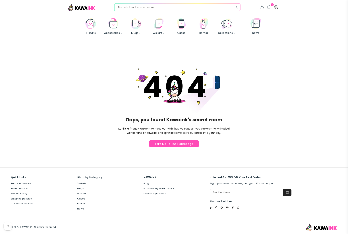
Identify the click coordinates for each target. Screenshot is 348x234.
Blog (146, 183)
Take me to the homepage (174, 144)
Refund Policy (19, 193)
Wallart (81, 193)
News (80, 208)
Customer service (22, 203)
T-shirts (81, 183)
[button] (276, 7)
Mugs (80, 188)
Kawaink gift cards (155, 193)
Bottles (81, 203)
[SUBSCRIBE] (287, 192)
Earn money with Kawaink (159, 188)
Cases (81, 198)
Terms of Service (21, 183)
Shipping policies (21, 198)
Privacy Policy (19, 188)
